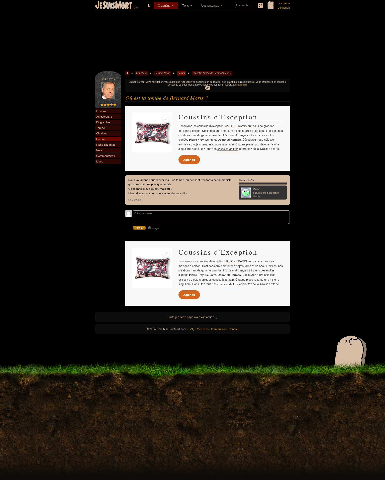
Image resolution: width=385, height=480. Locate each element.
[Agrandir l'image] (166, 118)
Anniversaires (210, 5)
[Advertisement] (192, 41)
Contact (233, 329)
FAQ (191, 329)
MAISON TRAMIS (235, 126)
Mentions (203, 329)
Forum (181, 73)
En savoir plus (240, 85)
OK (207, 88)
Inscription (284, 3)
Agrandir (189, 160)
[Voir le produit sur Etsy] (152, 132)
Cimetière (164, 5)
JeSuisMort (113, 5)
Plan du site (218, 329)
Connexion (284, 7)
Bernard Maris (162, 73)
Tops (185, 5)
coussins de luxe (227, 148)
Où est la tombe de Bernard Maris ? (212, 73)
